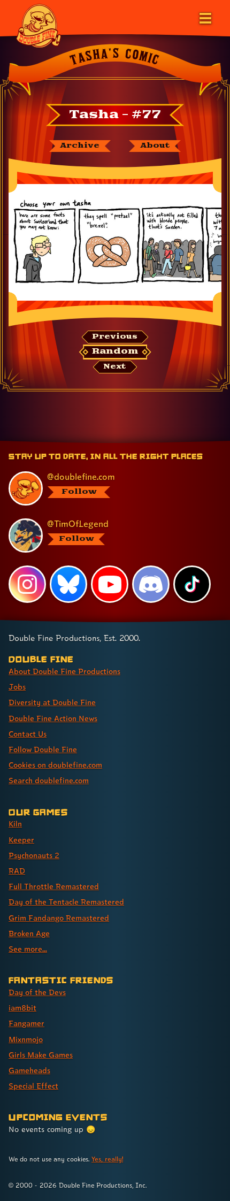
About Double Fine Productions (64, 671)
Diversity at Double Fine (52, 702)
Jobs (17, 686)
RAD (17, 870)
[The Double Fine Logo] (38, 25)
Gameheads (29, 1070)
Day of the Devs (37, 992)
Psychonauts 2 (34, 855)
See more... (28, 948)
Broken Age (29, 933)
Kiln (15, 823)
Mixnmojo (26, 1039)
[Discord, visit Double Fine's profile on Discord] (151, 584)
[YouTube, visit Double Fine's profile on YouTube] (109, 584)
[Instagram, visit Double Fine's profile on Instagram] (27, 584)
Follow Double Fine (43, 749)
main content (154, 442)
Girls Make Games (41, 1054)
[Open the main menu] (204, 17)
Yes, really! (107, 1159)
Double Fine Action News (53, 718)
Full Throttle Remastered (54, 886)
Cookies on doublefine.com (55, 764)
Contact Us (28, 733)
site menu (106, 442)
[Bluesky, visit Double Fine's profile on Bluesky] (68, 584)
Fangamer (26, 1023)
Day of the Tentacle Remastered (66, 901)
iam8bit (22, 1007)
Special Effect (33, 1085)
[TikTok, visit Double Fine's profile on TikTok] (192, 584)
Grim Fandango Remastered (59, 917)
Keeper (21, 839)
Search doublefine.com (49, 780)
